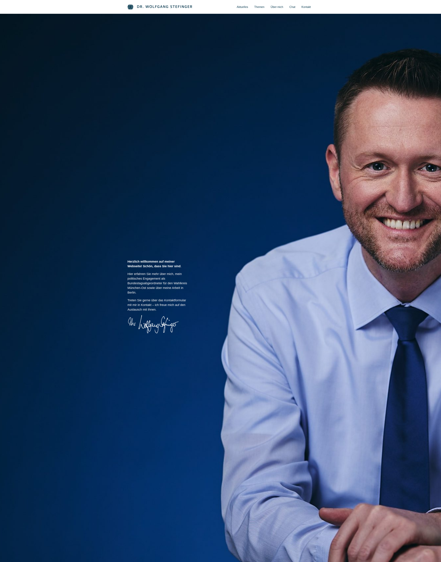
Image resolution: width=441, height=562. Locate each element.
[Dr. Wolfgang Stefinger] (159, 6)
